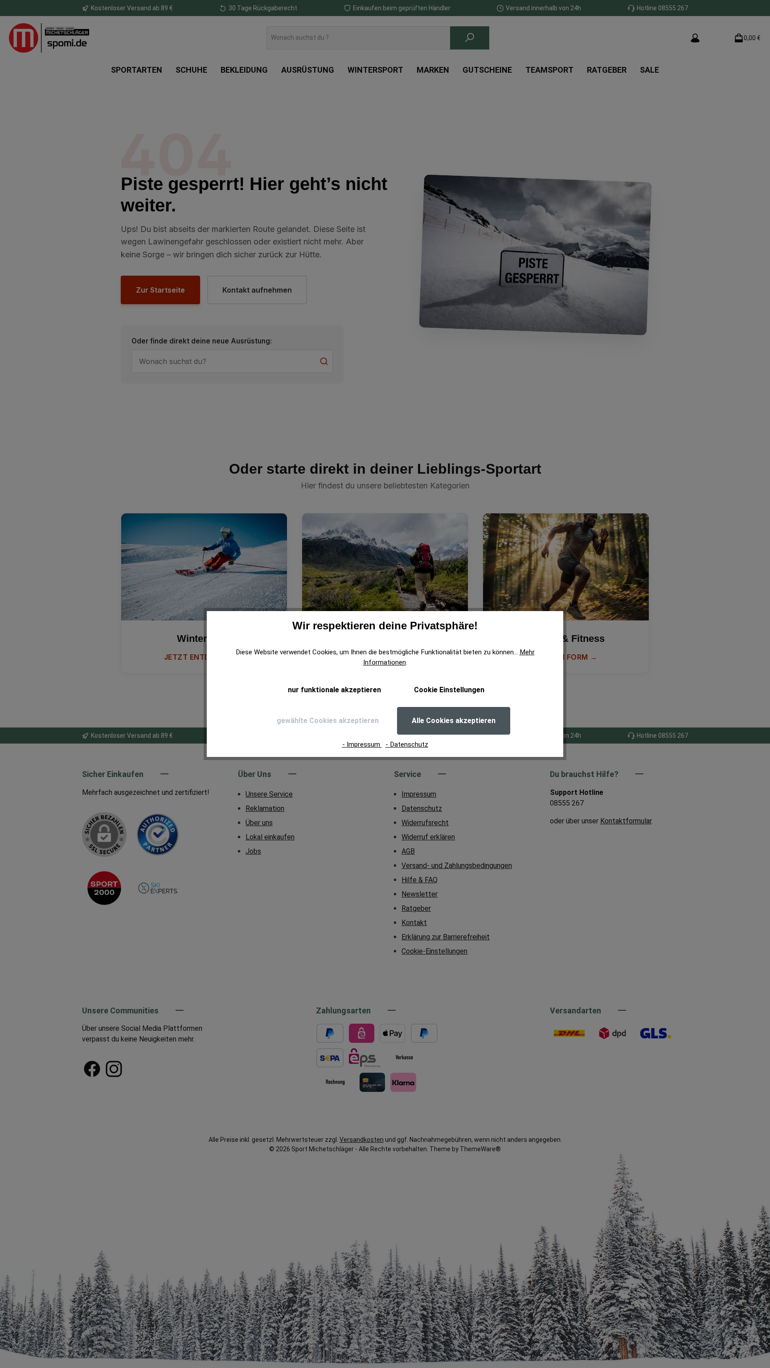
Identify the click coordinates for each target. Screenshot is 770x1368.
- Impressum (362, 744)
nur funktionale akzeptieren (334, 690)
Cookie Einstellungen (449, 690)
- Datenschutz (406, 744)
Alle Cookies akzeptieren (454, 720)
